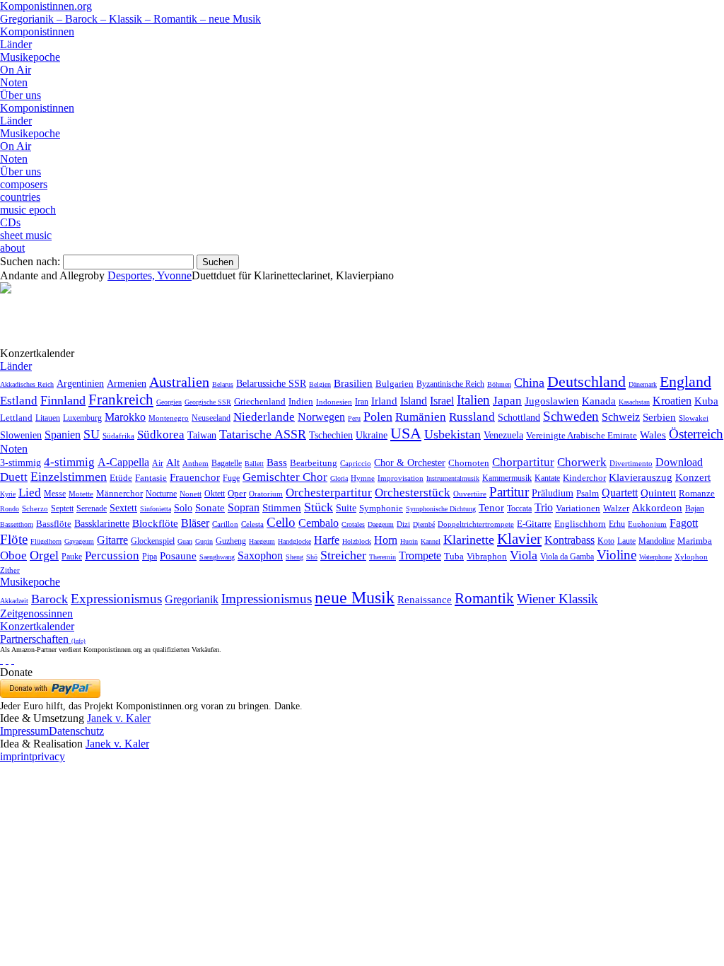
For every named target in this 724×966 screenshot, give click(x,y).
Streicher (343, 555)
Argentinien (80, 383)
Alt (173, 462)
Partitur (509, 491)
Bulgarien (394, 383)
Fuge (231, 478)
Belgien (320, 384)
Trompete (420, 555)
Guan (184, 541)
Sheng (294, 557)
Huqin (409, 541)
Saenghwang (217, 557)
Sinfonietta (155, 509)
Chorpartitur (523, 462)
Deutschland (586, 381)
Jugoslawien (552, 401)
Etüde (121, 478)
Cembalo (318, 523)
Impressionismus (266, 598)
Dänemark (643, 384)
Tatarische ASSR (262, 434)
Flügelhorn (46, 541)
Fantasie (151, 477)
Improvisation (401, 478)
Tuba (454, 556)
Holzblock (356, 541)
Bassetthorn (16, 524)
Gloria (339, 478)
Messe (55, 494)
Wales (653, 435)
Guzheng (231, 541)
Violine (616, 554)
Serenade (91, 508)
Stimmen (281, 507)
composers (23, 184)
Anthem (195, 463)
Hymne (363, 478)
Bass (277, 462)
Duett (14, 477)
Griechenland (260, 401)
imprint (16, 756)
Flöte (14, 539)
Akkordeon (657, 507)
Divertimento (631, 463)
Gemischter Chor (285, 477)
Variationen (578, 508)
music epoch (28, 210)
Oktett (214, 494)
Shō (311, 557)
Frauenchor (195, 477)
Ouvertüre (469, 493)
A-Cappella (123, 462)
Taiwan (201, 435)
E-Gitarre (534, 523)
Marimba (694, 540)
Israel (442, 401)
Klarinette (468, 540)
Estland (18, 400)
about (12, 248)
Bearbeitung (313, 463)
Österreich (696, 433)
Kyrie (8, 494)
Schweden (571, 416)
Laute (626, 541)
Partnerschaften (43, 639)
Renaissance (424, 599)
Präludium (552, 493)
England (685, 381)
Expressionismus (116, 598)
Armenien (126, 383)
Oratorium (266, 493)
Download (679, 462)
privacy (48, 756)
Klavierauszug (640, 477)
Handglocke (294, 541)
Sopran (243, 507)
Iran (361, 401)
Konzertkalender (37, 626)
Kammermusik (507, 478)
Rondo (9, 509)
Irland (384, 401)
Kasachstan (634, 402)
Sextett (123, 508)
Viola (523, 555)
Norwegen (321, 417)
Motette (81, 493)
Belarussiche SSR (271, 383)
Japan (507, 400)
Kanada (599, 401)
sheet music (26, 235)
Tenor (491, 507)
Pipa (149, 556)
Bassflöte (53, 523)
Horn (385, 540)
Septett (62, 508)
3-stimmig (20, 462)
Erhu (617, 524)
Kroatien (672, 400)
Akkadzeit (14, 601)
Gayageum (79, 541)
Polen (377, 416)
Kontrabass (569, 540)
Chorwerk (582, 462)
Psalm (587, 493)
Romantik (484, 598)
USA (405, 433)
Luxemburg (82, 418)
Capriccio (355, 463)
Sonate (210, 507)
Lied (29, 492)
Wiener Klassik (557, 598)
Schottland (519, 417)
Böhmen (499, 384)
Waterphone (655, 557)
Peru (354, 418)
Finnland (63, 400)
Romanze (697, 493)
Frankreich (120, 399)
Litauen (47, 418)
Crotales (353, 524)
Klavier (519, 538)
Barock (49, 599)
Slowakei (693, 418)
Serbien (659, 417)
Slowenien (21, 435)
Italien (473, 399)
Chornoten (468, 463)
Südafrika (118, 435)
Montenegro (168, 418)
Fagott (684, 523)
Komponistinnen (37, 31)
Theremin (382, 557)
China (529, 383)
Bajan (694, 508)
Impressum (24, 731)
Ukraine (371, 435)
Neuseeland (211, 418)
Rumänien (420, 416)
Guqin (204, 541)
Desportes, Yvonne (149, 275)
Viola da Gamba (567, 556)
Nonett (191, 493)
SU (91, 434)
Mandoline (656, 541)
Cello (281, 522)
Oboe (13, 555)
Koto (605, 541)
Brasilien (353, 383)
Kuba (706, 401)
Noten (14, 82)
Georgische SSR (208, 402)
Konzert (693, 477)
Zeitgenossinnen (36, 613)
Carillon (225, 524)
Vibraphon (487, 556)
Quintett (658, 493)
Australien (179, 382)
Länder (16, 44)
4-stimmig (69, 462)
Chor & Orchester (409, 462)
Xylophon (691, 557)
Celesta (252, 524)
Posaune (178, 555)
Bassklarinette (101, 523)
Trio (544, 507)
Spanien (63, 435)
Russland (472, 417)
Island (413, 401)
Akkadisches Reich (27, 384)
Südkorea (161, 434)
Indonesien (334, 401)
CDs (10, 222)
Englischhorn (580, 524)
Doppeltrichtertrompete (476, 524)
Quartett (620, 492)
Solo (183, 507)
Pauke (72, 556)
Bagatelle (226, 463)
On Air (15, 70)
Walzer (616, 508)
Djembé (424, 524)
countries (20, 197)
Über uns (20, 95)
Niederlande (264, 417)
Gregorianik (191, 599)
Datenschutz (76, 731)
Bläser (195, 523)
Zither (10, 570)
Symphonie (381, 508)
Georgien (169, 402)
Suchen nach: (30, 261)
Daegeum (381, 524)
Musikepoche (30, 57)
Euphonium (647, 524)
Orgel (44, 555)
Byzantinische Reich (450, 384)
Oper (237, 493)
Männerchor (119, 494)
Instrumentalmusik (452, 478)
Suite (346, 507)
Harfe (326, 540)
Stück (318, 507)
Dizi (403, 524)
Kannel (430, 541)
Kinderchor (584, 478)
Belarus (222, 384)
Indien (300, 401)
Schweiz (621, 417)
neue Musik (355, 597)
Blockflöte (155, 523)
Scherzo (35, 508)
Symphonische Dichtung (441, 509)
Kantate (547, 478)
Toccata (519, 508)
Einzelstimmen (68, 477)
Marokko (125, 417)
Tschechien (331, 435)
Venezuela (503, 435)
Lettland (16, 417)
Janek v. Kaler (119, 718)
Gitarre (112, 540)
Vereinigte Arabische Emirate (581, 435)
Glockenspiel (153, 541)
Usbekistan (452, 434)
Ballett (254, 463)
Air (157, 463)
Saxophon (260, 555)
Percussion (112, 555)
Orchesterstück (412, 492)
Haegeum (262, 541)
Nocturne (161, 494)
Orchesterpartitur (329, 492)
